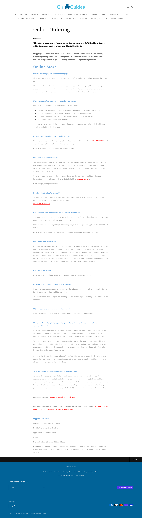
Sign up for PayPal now (41, 203)
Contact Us (57, 472)
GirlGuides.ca (47, 472)
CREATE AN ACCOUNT (96, 141)
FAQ (85, 472)
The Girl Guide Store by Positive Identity (24, 513)
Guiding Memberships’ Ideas (72, 472)
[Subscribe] (43, 487)
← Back (136, 459)
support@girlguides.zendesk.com (62, 397)
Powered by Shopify (40, 513)
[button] (11, 6)
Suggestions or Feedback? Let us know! (71, 475)
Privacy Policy (93, 472)
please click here (83, 179)
